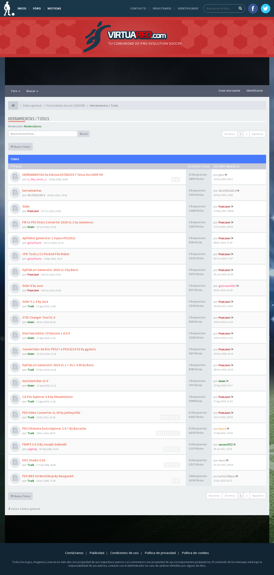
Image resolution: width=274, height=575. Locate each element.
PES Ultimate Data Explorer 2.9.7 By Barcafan (54, 428)
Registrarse (162, 8)
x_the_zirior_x (36, 179)
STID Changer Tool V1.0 (38, 317)
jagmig (32, 449)
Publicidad (96, 553)
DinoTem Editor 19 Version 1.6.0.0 (46, 333)
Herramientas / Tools (28, 118)
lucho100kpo (227, 476)
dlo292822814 (36, 195)
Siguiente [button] (257, 133)
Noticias (54, 8)
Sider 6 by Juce (32, 286)
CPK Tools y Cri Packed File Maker (46, 254)
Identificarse (188, 8)
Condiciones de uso (124, 553)
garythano (34, 243)
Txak (30, 306)
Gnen (30, 227)
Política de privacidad (160, 553)
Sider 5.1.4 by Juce (35, 302)
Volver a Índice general (25, 509)
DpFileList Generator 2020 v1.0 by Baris (50, 270)
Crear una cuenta (229, 90)
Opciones (214, 495)
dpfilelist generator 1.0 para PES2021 (49, 238)
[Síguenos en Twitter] (265, 8)
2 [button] (246, 133)
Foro (37, 8)
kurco (222, 428)
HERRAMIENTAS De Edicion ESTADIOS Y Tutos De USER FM (62, 175)
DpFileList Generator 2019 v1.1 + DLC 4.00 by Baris (58, 365)
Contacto (138, 8)
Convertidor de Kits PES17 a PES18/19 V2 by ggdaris (59, 349)
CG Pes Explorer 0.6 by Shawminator (47, 397)
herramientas (32, 190)
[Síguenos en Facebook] (253, 9)
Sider (26, 206)
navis (222, 460)
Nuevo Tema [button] (21, 147)
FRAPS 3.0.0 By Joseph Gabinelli (44, 444)
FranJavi (33, 211)
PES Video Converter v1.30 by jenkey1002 (51, 413)
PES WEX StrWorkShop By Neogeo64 (47, 476)
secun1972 (225, 444)
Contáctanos (74, 553)
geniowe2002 (227, 286)
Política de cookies (195, 553)
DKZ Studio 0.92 (33, 460)
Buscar (31, 91)
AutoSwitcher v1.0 (35, 381)
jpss (221, 175)
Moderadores (33, 126)
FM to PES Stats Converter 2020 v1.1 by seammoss (58, 222)
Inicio (22, 8)
